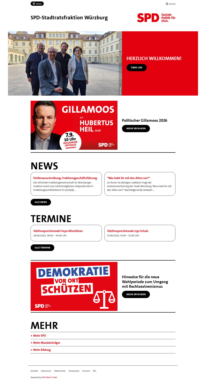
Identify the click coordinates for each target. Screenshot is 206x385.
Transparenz (73, 370)
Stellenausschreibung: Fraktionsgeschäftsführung (65, 178)
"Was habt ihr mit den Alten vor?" (128, 178)
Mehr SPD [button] (39, 336)
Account (86, 370)
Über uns (137, 67)
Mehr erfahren (136, 128)
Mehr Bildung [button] (42, 350)
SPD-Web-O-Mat (49, 377)
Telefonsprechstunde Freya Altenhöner (58, 231)
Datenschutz (59, 370)
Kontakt (34, 370)
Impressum (46, 370)
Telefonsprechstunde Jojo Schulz (127, 231)
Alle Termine (42, 247)
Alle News (41, 202)
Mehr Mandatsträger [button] (46, 343)
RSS (94, 370)
